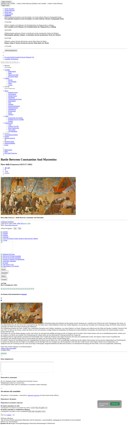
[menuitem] (32, 57)
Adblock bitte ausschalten (8, 348)
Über (10, 421)
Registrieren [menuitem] (14, 59)
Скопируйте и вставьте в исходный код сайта (15, 407)
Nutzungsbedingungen (22, 423)
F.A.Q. (6, 421)
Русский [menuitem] (7, 57)
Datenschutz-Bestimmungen (37, 423)
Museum (7, 66)
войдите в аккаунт (34, 395)
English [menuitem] (12, 57)
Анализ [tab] (6, 173)
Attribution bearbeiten (7, 222)
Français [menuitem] (22, 57)
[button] (9, 8)
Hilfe (2, 421)
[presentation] (65, 175)
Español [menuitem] (17, 57)
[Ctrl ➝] (8, 254)
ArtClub (9, 87)
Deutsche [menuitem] (28, 57)
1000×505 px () (23, 223)
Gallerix (9, 415)
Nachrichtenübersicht (11, 50)
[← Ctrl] (4, 240)
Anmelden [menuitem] (7, 59)
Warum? (24, 294)
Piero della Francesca (11, 225)
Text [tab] (6, 171)
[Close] (1, 374)
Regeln (13, 423)
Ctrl (15, 228)
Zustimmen (115, 404)
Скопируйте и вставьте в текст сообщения (14, 411)
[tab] (7, 168)
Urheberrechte (50, 423)
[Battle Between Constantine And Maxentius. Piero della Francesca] (38, 214)
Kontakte (14, 421)
